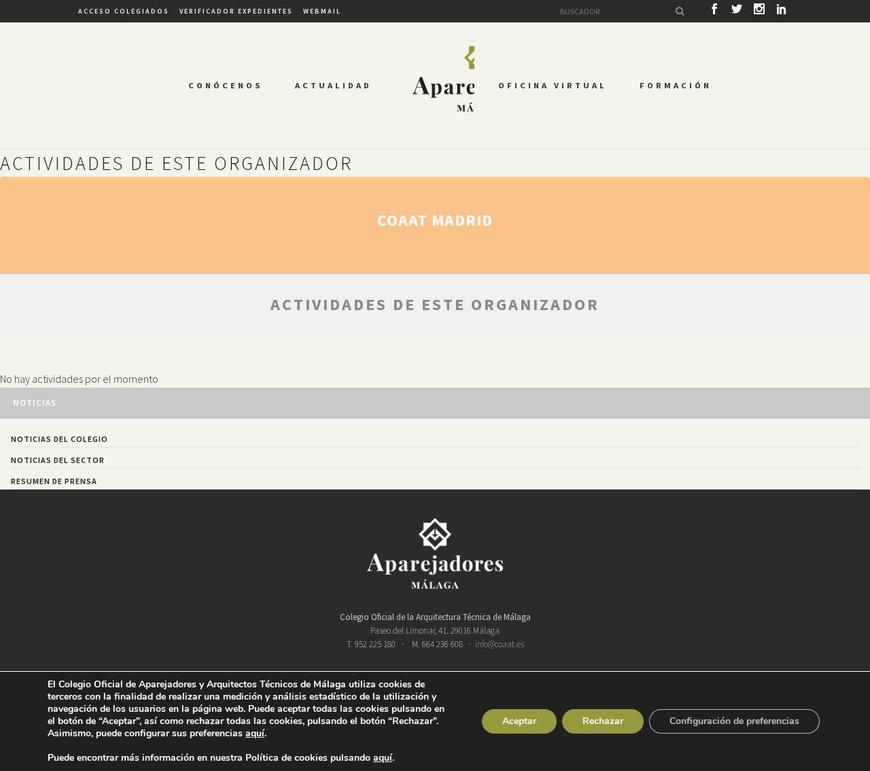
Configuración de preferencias (734, 721)
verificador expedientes (236, 11)
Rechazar (602, 721)
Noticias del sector (58, 460)
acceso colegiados (123, 11)
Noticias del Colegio (59, 439)
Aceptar (519, 721)
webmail (322, 11)
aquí (254, 733)
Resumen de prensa (54, 481)
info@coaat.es (499, 644)
